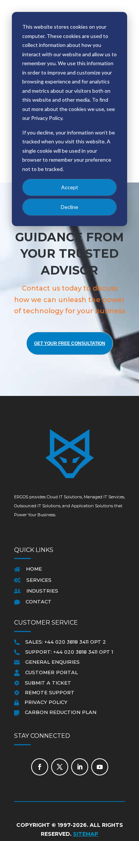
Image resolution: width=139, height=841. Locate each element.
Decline (69, 207)
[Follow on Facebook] (39, 766)
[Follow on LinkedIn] (79, 766)
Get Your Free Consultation (69, 343)
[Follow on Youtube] (99, 766)
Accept (69, 187)
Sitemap (85, 834)
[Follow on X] (59, 766)
